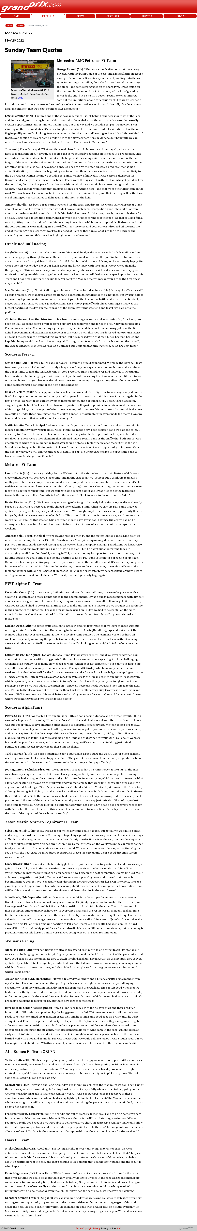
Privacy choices (108, 1228)
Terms (79, 1228)
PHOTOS (147, 16)
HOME (15, 16)
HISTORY (180, 16)
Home (9, 25)
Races (20, 25)
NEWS (80, 16)
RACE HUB (48, 16)
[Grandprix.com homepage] (186, 1228)
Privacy (96, 1228)
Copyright (87, 1228)
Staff (119, 1228)
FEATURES (113, 16)
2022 (20, 97)
